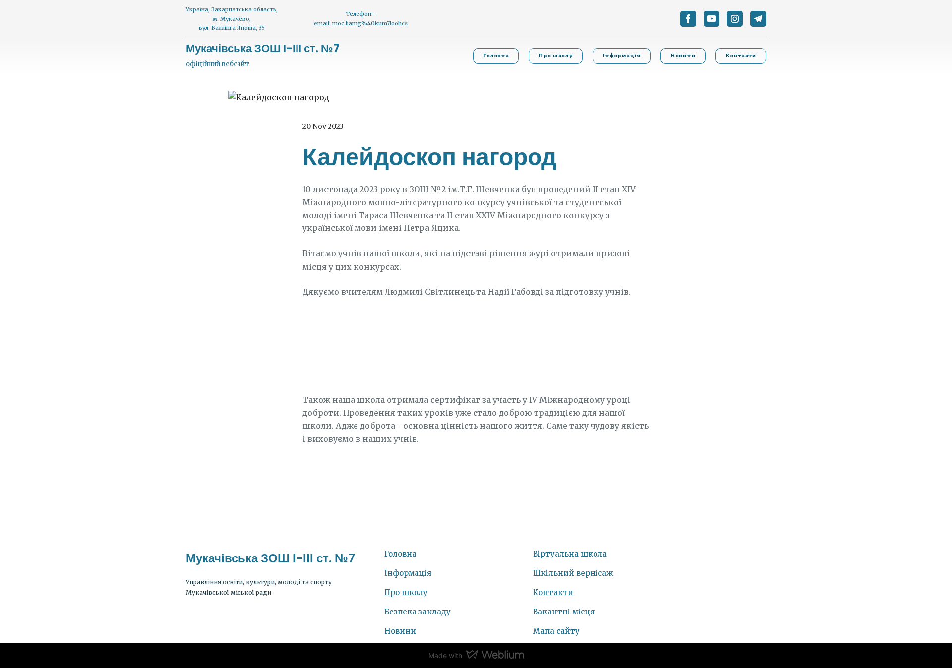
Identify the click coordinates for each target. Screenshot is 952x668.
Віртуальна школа (570, 553)
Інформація (407, 573)
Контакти (553, 592)
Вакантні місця (564, 611)
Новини (400, 631)
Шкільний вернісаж (573, 573)
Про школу (406, 592)
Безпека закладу (417, 611)
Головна (400, 553)
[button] (688, 19)
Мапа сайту (556, 631)
